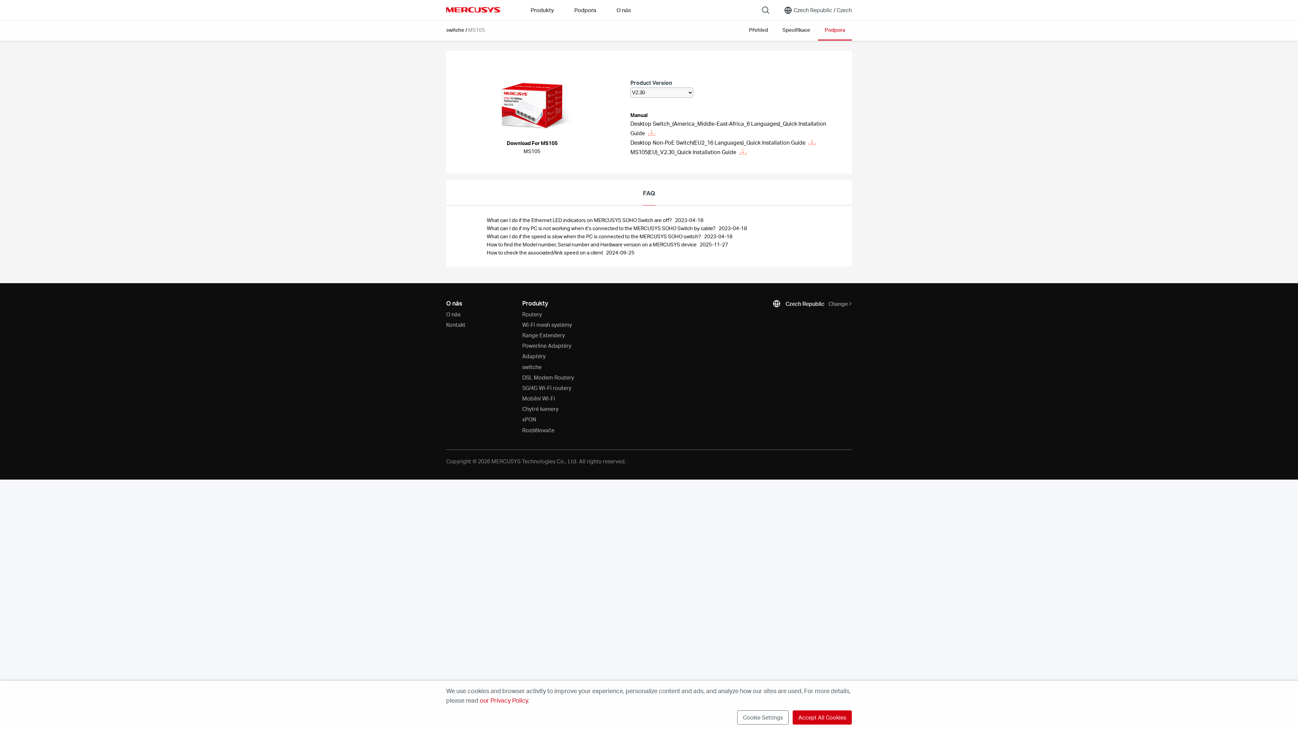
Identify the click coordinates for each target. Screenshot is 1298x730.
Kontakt (455, 324)
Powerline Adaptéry (546, 345)
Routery (532, 314)
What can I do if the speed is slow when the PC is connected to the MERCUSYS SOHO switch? (594, 236)
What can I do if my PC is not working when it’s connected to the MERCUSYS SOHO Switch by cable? (602, 228)
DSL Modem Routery (548, 377)
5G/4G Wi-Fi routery (546, 388)
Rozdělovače (538, 430)
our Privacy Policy (504, 700)
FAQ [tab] (649, 193)
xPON (529, 419)
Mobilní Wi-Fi (538, 398)
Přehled (758, 29)
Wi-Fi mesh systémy (547, 324)
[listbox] (661, 93)
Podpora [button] (585, 10)
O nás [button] (624, 10)
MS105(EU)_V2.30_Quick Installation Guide (683, 151)
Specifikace (796, 29)
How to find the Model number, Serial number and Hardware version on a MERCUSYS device (592, 244)
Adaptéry (534, 356)
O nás (453, 314)
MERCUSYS (473, 10)
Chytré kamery (540, 409)
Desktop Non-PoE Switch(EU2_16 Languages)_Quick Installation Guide (718, 142)
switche (455, 29)
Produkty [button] (542, 10)
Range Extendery (543, 335)
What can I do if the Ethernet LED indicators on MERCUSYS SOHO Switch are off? (580, 220)
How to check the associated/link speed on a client (545, 252)
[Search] (765, 10)
